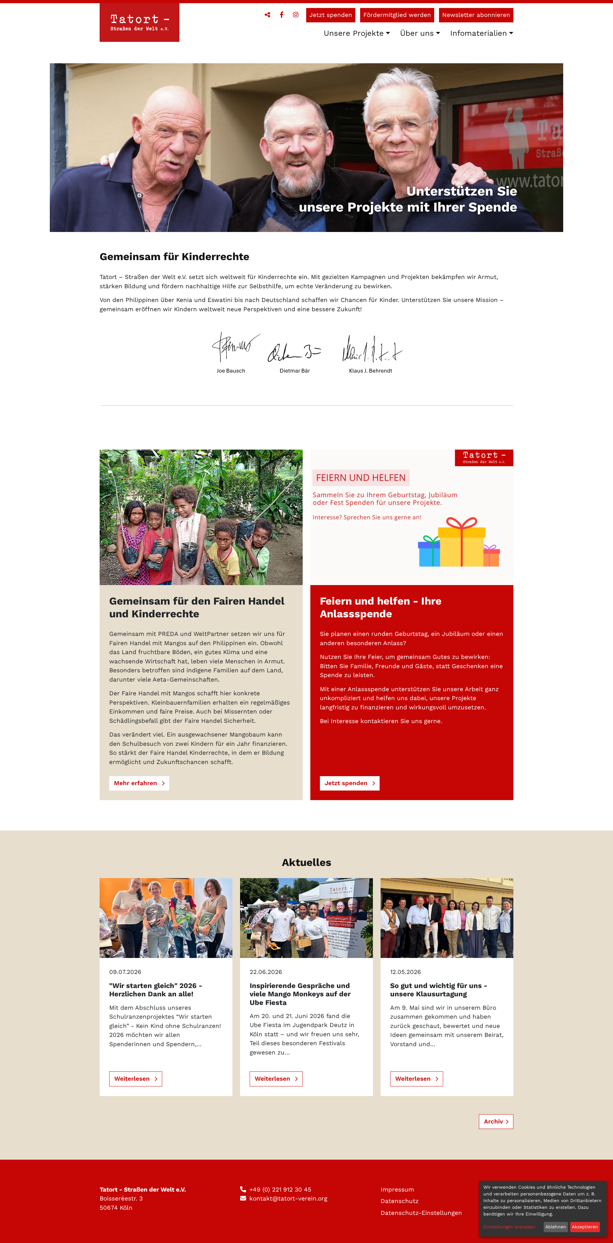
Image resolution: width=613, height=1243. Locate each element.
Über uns (417, 33)
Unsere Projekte (354, 33)
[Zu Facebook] (282, 15)
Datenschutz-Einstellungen (421, 1212)
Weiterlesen (133, 1078)
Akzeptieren (585, 1226)
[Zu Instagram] (296, 15)
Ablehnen (555, 1226)
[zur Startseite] (139, 23)
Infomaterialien (478, 33)
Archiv (493, 1121)
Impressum (397, 1189)
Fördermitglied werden (397, 15)
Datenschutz (400, 1201)
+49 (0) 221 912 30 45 (280, 1189)
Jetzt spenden (330, 15)
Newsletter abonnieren (476, 15)
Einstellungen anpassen (509, 1226)
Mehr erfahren (136, 783)
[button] (267, 15)
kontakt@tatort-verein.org (288, 1198)
